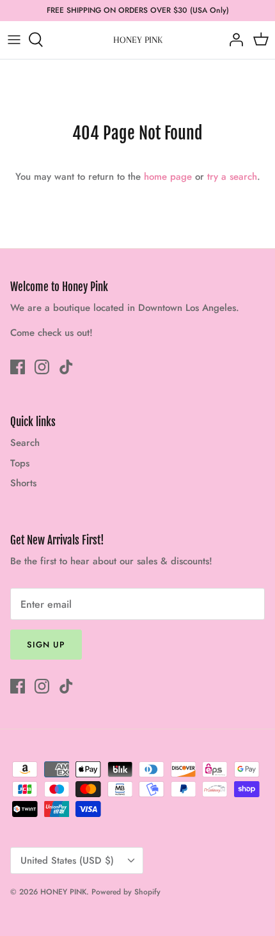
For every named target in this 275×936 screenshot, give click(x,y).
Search (25, 443)
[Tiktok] (66, 367)
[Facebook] (17, 367)
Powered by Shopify (126, 892)
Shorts (23, 483)
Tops (19, 463)
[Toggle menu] (14, 40)
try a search (232, 177)
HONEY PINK (63, 892)
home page (168, 177)
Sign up (46, 645)
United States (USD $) (67, 860)
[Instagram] (42, 367)
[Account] (233, 40)
